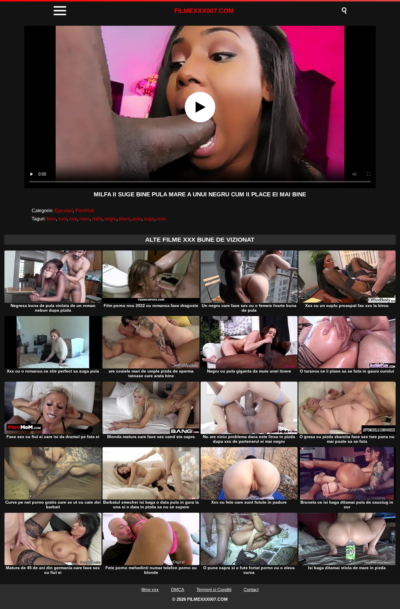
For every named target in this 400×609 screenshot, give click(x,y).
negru (111, 218)
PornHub (84, 210)
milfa (97, 218)
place (124, 218)
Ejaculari (63, 210)
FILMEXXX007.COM (204, 10)
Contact (251, 589)
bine (51, 218)
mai (73, 218)
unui (161, 218)
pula (137, 218)
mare (84, 218)
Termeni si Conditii (213, 589)
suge (149, 218)
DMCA (177, 589)
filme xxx (150, 589)
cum (62, 218)
